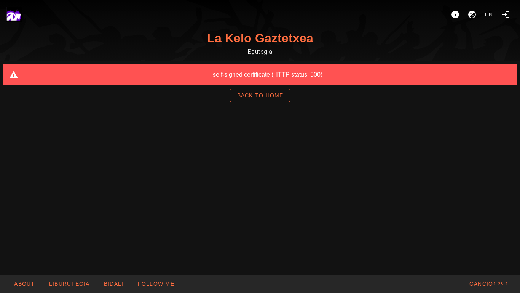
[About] (455, 14)
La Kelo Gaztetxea (260, 38)
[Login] (505, 14)
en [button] (489, 14)
